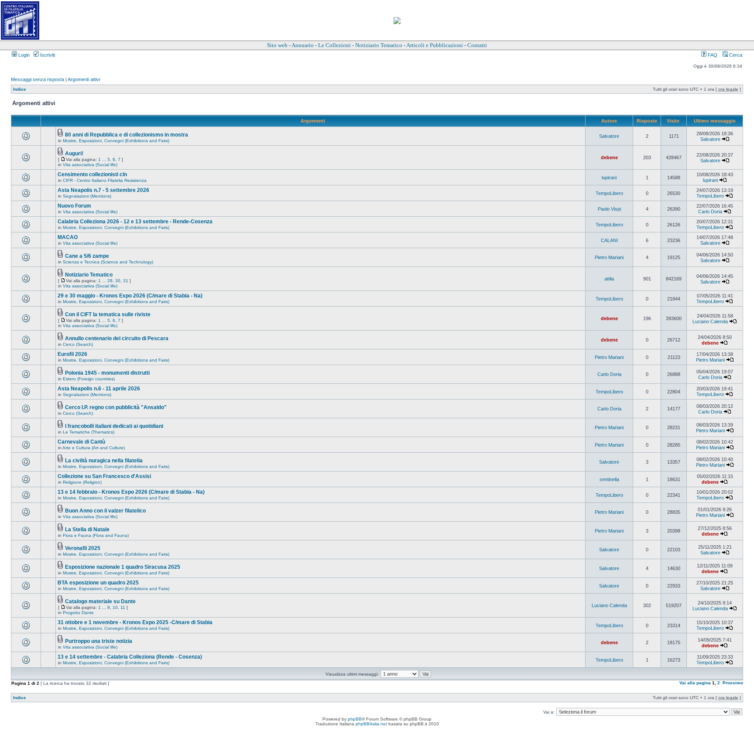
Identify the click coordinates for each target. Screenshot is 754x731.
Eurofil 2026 (72, 354)
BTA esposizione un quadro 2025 (98, 583)
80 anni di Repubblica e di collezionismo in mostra (126, 135)
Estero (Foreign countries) (89, 378)
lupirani (609, 177)
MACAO (68, 237)
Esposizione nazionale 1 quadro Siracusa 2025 (122, 567)
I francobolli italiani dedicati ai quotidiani (114, 426)
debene (609, 157)
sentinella (609, 479)
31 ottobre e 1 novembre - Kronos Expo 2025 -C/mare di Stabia (135, 622)
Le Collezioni (334, 45)
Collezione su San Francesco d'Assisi (104, 476)
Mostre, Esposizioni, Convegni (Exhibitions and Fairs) (116, 140)
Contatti (477, 45)
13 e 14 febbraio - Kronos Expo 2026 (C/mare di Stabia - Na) (131, 492)
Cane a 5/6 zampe (87, 256)
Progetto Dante (78, 612)
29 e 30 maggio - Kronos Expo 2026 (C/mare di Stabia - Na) (130, 296)
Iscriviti (47, 55)
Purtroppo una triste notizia (98, 641)
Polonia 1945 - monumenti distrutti (107, 373)
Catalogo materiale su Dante (100, 601)
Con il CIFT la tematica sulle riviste (108, 314)
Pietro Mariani (609, 257)
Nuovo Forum (74, 206)
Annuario (302, 45)
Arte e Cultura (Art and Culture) (93, 447)
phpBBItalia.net (371, 723)
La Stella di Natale (87, 529)
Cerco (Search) (78, 344)
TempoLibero (609, 193)
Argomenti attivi (84, 79)
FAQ (711, 55)
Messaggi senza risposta (37, 79)
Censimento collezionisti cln (92, 174)
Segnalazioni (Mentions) (87, 196)
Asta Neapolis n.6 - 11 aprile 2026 (99, 389)
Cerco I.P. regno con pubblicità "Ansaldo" (116, 407)
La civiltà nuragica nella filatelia (104, 461)
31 (125, 280)
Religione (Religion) (82, 482)
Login (23, 55)
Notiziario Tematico (378, 45)
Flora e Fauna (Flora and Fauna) (96, 535)
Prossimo (733, 682)
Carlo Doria (710, 211)
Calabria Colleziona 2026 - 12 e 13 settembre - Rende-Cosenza (135, 222)
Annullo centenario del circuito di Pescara (116, 338)
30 (117, 280)
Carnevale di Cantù (81, 442)
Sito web (277, 45)
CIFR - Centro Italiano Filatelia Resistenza (105, 180)
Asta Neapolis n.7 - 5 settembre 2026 (103, 190)
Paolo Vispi (609, 209)
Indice (19, 89)
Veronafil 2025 (82, 548)
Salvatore (609, 136)
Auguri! (74, 153)
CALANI (609, 240)
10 (115, 607)
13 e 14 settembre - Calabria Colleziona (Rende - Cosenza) (130, 657)
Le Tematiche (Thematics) (88, 432)
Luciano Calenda (710, 321)
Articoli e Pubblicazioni (434, 45)
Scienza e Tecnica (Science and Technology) (108, 262)
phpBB (355, 719)
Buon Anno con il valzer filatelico (105, 511)
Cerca (735, 55)
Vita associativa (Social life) (90, 164)
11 (122, 607)
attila (609, 278)
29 (110, 280)
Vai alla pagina (695, 682)
